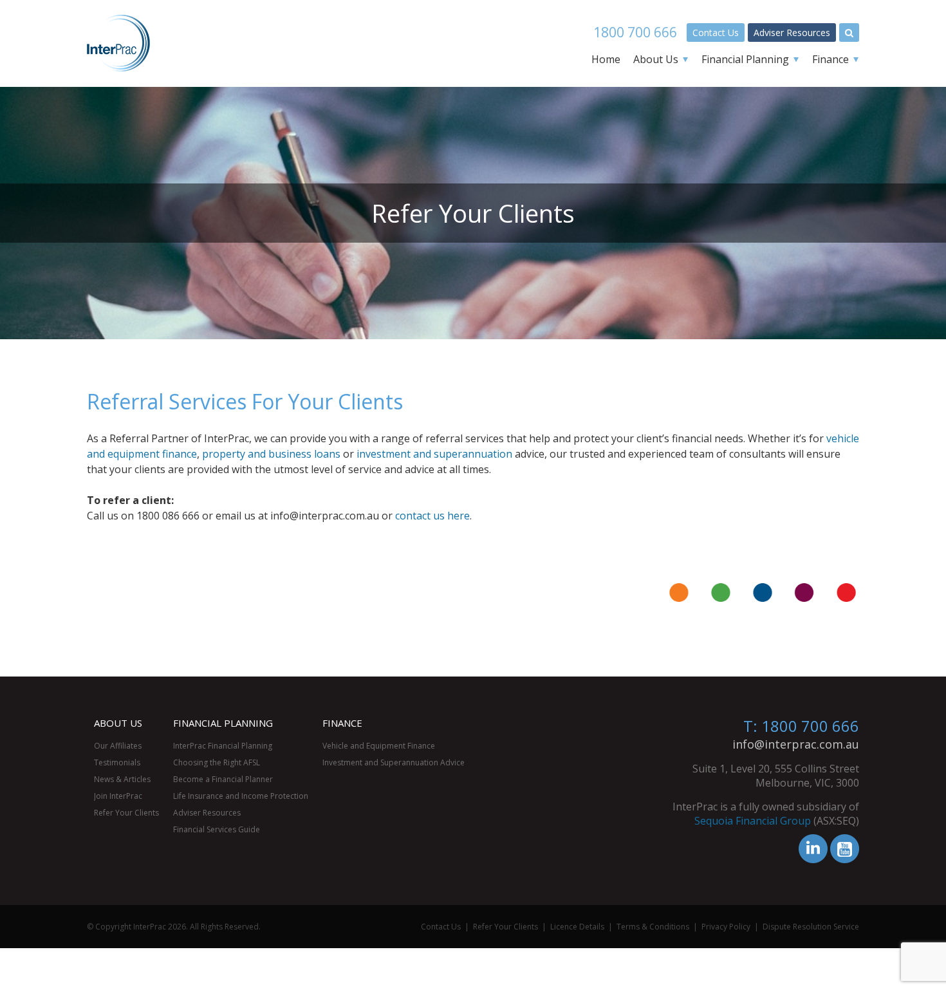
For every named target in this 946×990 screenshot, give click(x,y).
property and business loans (271, 454)
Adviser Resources (792, 32)
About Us (655, 59)
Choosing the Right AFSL (216, 762)
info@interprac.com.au (795, 744)
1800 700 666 (635, 32)
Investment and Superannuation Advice (393, 762)
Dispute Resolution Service (811, 926)
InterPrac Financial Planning (222, 745)
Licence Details (577, 926)
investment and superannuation (434, 454)
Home (605, 59)
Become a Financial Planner (223, 779)
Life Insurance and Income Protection (240, 795)
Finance (830, 59)
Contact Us (715, 32)
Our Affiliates (118, 745)
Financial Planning (745, 59)
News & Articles (122, 779)
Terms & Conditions (653, 926)
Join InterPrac (118, 795)
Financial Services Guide (216, 829)
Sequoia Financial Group (752, 821)
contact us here (432, 516)
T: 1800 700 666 (801, 725)
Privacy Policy (725, 926)
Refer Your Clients (126, 812)
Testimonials (117, 762)
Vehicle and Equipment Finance (378, 745)
